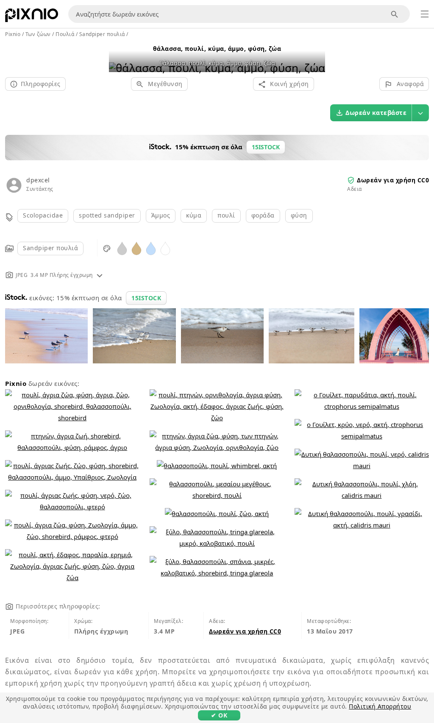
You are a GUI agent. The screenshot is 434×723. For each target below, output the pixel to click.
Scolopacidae (43, 215)
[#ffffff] (165, 248)
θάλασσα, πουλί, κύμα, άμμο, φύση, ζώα (217, 49)
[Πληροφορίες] (99, 275)
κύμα (193, 215)
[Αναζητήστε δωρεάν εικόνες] (394, 14)
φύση (299, 215)
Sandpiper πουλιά (50, 248)
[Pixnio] (31, 16)
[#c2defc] (150, 248)
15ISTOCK (146, 298)
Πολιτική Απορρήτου (380, 706)
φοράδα (263, 215)
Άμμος (160, 215)
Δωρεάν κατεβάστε (375, 113)
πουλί (226, 215)
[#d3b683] (136, 248)
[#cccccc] (122, 248)
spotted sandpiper (107, 215)
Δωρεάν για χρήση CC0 (393, 180)
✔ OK (219, 715)
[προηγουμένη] (118, 57)
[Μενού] (425, 14)
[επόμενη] (315, 57)
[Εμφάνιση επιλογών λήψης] (420, 112)
